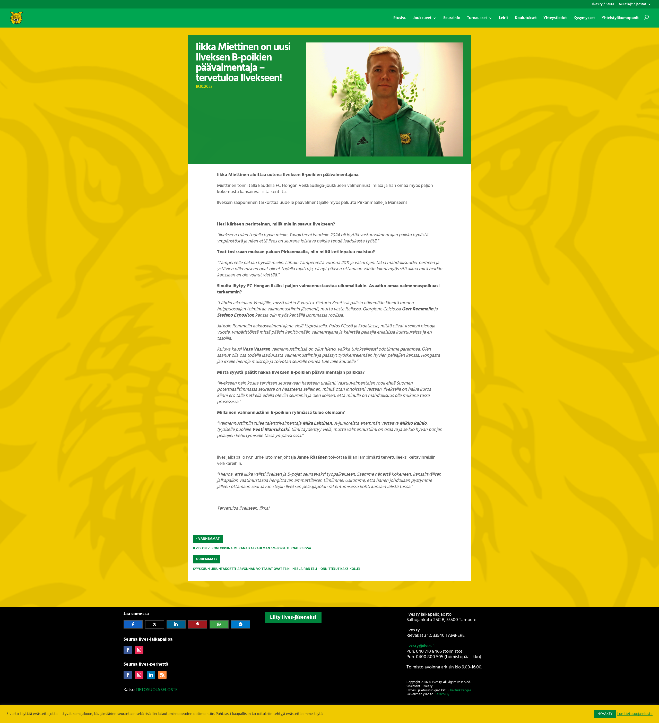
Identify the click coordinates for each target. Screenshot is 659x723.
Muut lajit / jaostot (632, 5)
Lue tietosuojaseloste (635, 714)
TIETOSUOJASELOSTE (157, 690)
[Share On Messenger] (240, 624)
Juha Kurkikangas (459, 690)
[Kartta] (329, 659)
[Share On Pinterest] (197, 624)
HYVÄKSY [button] (604, 714)
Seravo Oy (442, 694)
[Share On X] (154, 624)
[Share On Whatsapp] (219, 624)
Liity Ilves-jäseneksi (293, 617)
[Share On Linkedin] (176, 624)
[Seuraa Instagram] (139, 650)
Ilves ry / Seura (603, 5)
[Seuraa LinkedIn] (151, 675)
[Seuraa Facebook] (128, 650)
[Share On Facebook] (133, 624)
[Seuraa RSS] (162, 675)
